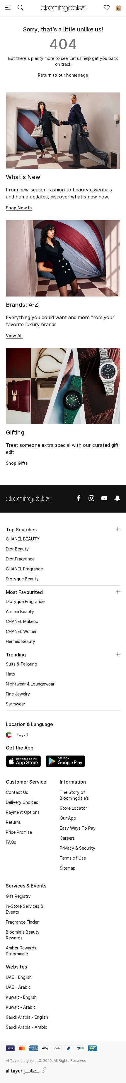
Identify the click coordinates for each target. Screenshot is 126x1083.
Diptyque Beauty (22, 578)
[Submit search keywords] (20, 8)
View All (14, 335)
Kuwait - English (21, 997)
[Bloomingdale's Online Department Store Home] (63, 8)
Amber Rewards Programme (21, 950)
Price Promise (19, 832)
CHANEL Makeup (22, 621)
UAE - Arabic (18, 987)
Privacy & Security (77, 847)
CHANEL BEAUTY (23, 538)
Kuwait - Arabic (21, 1007)
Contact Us (17, 792)
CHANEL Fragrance (24, 568)
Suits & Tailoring (21, 663)
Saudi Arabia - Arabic (26, 1027)
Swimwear (15, 703)
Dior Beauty (17, 548)
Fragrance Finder (22, 921)
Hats (10, 673)
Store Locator (73, 808)
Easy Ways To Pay (78, 828)
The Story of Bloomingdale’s (74, 795)
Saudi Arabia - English (27, 1017)
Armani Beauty (20, 611)
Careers (67, 838)
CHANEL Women (22, 631)
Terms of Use (73, 857)
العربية (22, 734)
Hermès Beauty (20, 641)
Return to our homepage (63, 75)
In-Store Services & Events (24, 909)
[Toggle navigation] (8, 8)
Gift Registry (18, 896)
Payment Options (23, 812)
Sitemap (68, 867)
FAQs (11, 842)
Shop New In (19, 207)
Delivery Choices (22, 802)
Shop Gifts (17, 463)
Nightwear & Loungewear (30, 683)
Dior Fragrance (20, 558)
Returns (13, 822)
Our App (68, 818)
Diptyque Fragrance (25, 601)
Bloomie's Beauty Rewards (23, 934)
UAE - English (19, 977)
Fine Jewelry (18, 693)
